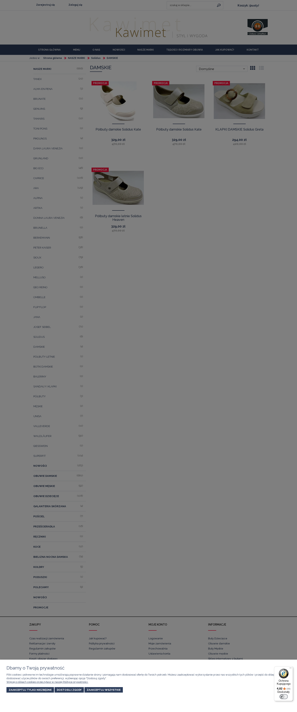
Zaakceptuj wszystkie (104, 689)
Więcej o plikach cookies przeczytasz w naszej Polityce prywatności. (47, 681)
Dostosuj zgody (69, 689)
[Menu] (290, 668)
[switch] (284, 696)
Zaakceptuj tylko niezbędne (30, 689)
